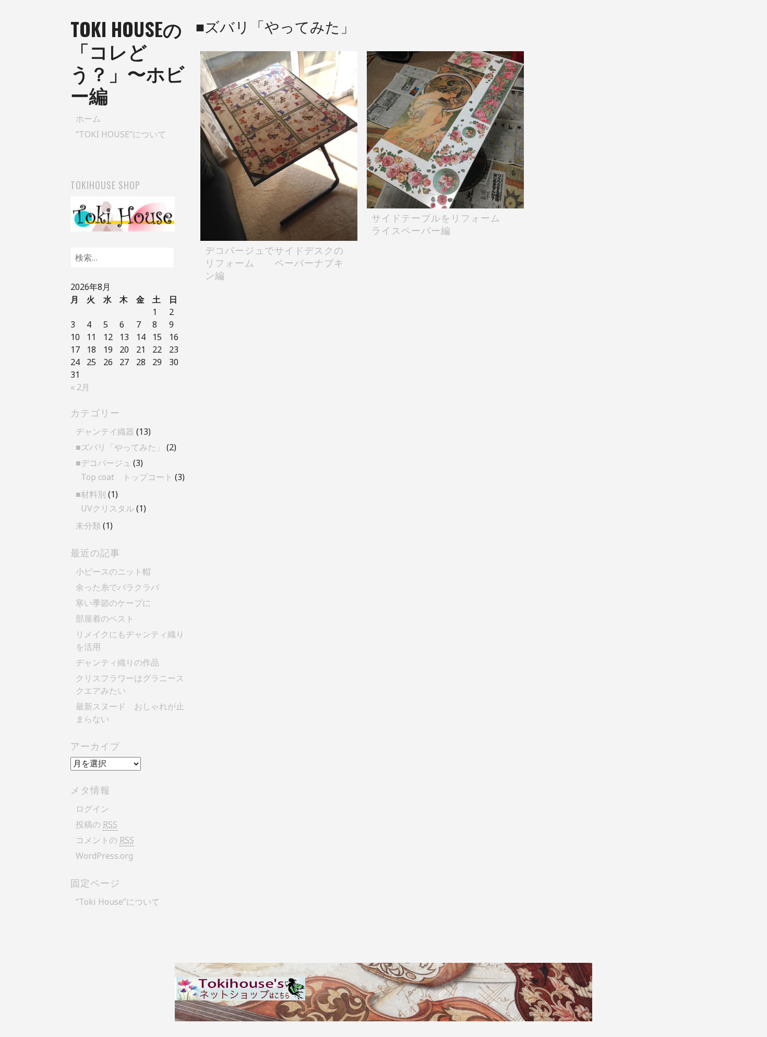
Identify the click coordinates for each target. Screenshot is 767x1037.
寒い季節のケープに (113, 603)
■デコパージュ (103, 463)
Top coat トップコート (127, 477)
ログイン (92, 808)
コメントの (105, 840)
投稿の (96, 824)
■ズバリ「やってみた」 (120, 447)
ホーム (88, 118)
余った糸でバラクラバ (117, 587)
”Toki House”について (121, 134)
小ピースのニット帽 (113, 571)
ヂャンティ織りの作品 (117, 662)
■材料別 (91, 494)
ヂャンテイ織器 (105, 431)
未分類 (88, 525)
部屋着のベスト (105, 618)
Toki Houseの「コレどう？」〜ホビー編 (127, 61)
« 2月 (80, 387)
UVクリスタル (107, 508)
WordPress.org (104, 855)
